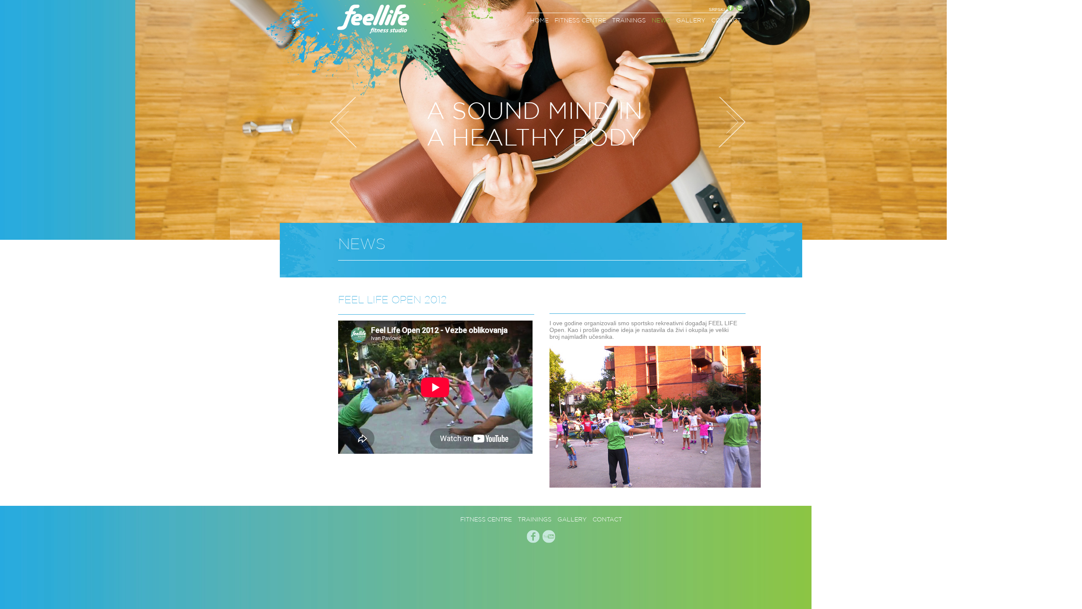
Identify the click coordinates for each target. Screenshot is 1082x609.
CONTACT (726, 20)
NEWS (661, 20)
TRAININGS (629, 20)
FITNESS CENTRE (580, 20)
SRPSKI (717, 9)
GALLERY (690, 20)
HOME (539, 20)
